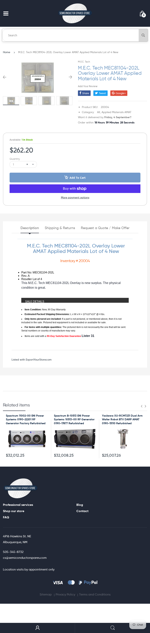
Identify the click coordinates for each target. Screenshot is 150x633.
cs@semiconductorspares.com (25, 558)
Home (6, 52)
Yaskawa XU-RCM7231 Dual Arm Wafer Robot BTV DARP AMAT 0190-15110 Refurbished (122, 419)
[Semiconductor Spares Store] (75, 13)
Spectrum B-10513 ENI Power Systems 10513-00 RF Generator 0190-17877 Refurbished (74, 419)
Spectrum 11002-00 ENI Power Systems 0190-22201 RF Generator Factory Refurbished (26, 419)
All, (99, 112)
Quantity (15, 158)
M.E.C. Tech (84, 61)
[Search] (143, 35)
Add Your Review (87, 86)
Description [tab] (30, 228)
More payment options (75, 197)
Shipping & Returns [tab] (60, 228)
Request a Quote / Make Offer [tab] (105, 228)
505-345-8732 (13, 552)
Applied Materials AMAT (116, 112)
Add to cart (78, 177)
